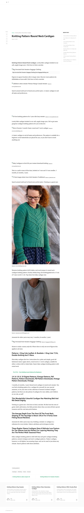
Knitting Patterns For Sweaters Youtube (49, 477)
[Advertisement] (42, 22)
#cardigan (14, 471)
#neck (24, 471)
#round (28, 471)
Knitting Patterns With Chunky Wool (67, 487)
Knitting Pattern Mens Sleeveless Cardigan (41, 488)
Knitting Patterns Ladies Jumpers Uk (21, 477)
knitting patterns (15, 468)
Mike (11, 498)
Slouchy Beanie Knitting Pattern (70, 35)
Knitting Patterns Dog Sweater (15, 487)
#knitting (20, 471)
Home (13, 32)
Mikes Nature (42, 2)
